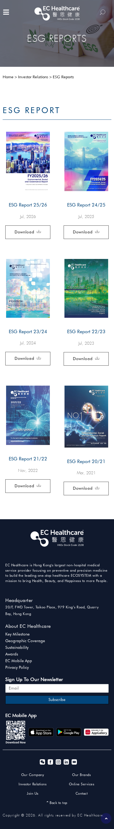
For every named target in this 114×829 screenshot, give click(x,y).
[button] (27, 232)
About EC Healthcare (28, 626)
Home (8, 77)
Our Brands (81, 775)
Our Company (32, 775)
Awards (11, 654)
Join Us (32, 793)
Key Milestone (17, 634)
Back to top (58, 803)
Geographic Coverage (25, 640)
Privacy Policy (17, 667)
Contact (82, 793)
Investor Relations (33, 77)
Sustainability (17, 647)
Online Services (81, 784)
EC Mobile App (18, 660)
